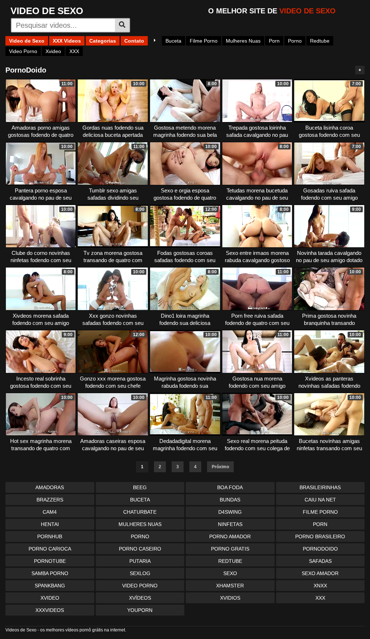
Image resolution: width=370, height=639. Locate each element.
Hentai (50, 524)
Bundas (230, 500)
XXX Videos (67, 41)
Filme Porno (204, 41)
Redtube (320, 41)
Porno (295, 41)
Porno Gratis (230, 549)
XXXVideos (49, 610)
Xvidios (230, 598)
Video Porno (23, 51)
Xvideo (53, 51)
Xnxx (320, 585)
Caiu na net (320, 500)
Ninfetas (230, 524)
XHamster (230, 585)
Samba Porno (49, 573)
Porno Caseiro (140, 549)
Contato (134, 41)
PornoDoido (320, 549)
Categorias (102, 41)
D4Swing (230, 512)
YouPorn (139, 610)
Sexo (230, 573)
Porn (274, 41)
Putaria (140, 561)
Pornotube (50, 561)
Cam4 (50, 512)
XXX (74, 51)
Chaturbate (139, 512)
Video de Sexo (26, 41)
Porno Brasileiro (320, 536)
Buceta (173, 41)
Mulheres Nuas (243, 41)
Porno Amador (230, 536)
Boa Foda (230, 487)
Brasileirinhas (320, 487)
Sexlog (140, 573)
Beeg (140, 487)
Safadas (320, 561)
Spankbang (50, 585)
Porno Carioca (50, 549)
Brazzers (49, 500)
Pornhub (49, 536)
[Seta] (155, 40)
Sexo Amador (320, 573)
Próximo (220, 466)
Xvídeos (140, 598)
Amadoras (49, 487)
